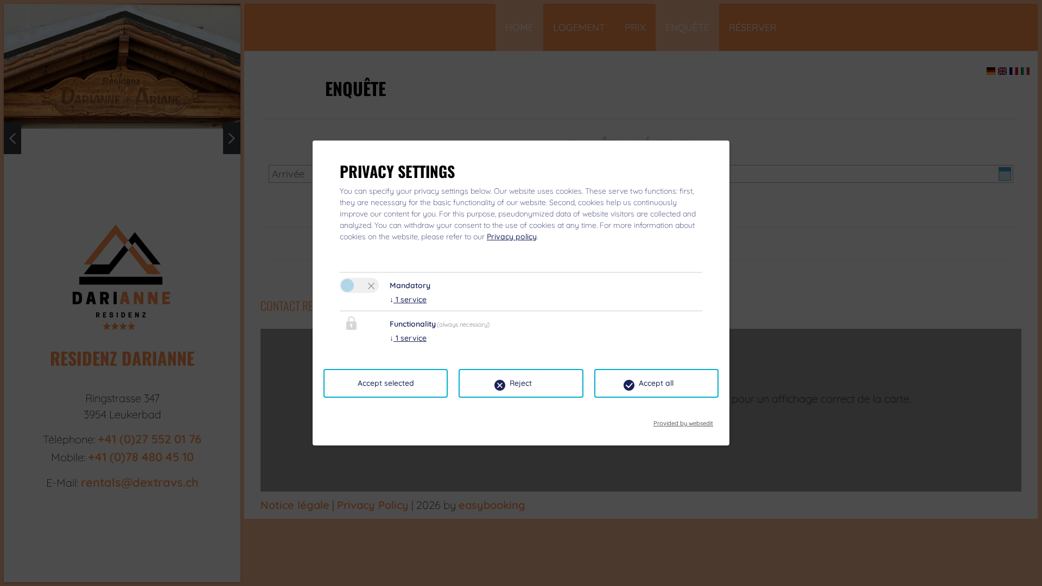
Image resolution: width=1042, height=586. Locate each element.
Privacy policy (512, 236)
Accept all (656, 383)
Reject (521, 383)
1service (408, 299)
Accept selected (386, 383)
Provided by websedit (683, 420)
